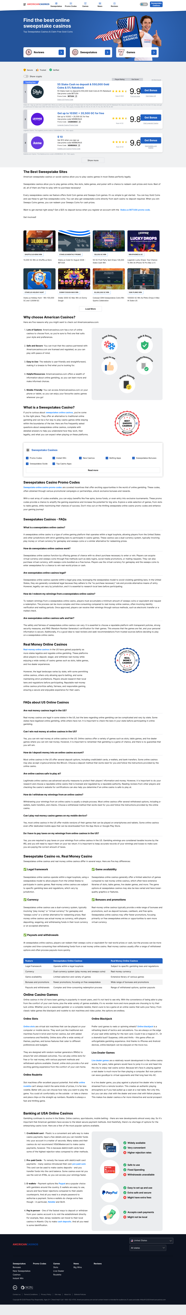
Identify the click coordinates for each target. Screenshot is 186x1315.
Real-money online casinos (36, 649)
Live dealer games (100, 1060)
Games (56, 1263)
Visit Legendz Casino (150, 123)
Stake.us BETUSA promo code (135, 210)
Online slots (29, 1026)
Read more (93, 470)
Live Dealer (58, 1271)
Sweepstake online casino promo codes (42, 487)
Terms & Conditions (31, 1294)
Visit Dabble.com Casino (151, 146)
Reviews (98, 1263)
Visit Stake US (151, 96)
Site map (58, 1294)
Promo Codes (39, 1263)
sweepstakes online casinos (59, 412)
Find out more (135, 96)
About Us (67, 1294)
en (145, 4)
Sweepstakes (19, 1263)
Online (145, 1026)
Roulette (57, 1274)
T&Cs (68, 107)
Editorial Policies (80, 1294)
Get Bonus (150, 90)
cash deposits (64, 1221)
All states (135, 1248)
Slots (55, 1267)
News (76, 1263)
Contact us (16, 1294)
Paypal (62, 1183)
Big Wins (78, 1267)
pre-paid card (78, 1164)
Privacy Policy (46, 1294)
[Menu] (24, 5)
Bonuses (17, 1267)
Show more (93, 160)
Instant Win (18, 1278)
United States (140, 1240)
